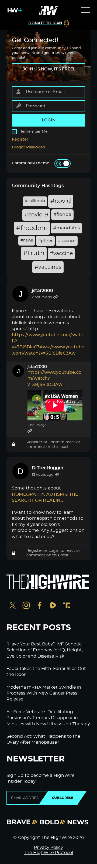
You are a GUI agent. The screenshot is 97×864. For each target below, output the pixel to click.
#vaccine (61, 253)
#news (26, 240)
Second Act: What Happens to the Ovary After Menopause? (43, 739)
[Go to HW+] (13, 10)
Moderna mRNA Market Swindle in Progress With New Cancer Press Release (43, 693)
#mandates (66, 228)
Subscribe (62, 798)
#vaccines (47, 267)
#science (66, 241)
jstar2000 (42, 290)
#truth (33, 253)
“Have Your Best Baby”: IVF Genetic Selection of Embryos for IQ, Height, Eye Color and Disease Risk (44, 650)
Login (53, 442)
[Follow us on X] (12, 606)
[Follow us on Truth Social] (66, 606)
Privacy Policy (48, 847)
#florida (62, 214)
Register (20, 139)
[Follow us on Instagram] (26, 606)
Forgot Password (28, 147)
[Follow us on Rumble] (53, 606)
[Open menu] (86, 10)
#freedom (32, 228)
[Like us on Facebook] (39, 606)
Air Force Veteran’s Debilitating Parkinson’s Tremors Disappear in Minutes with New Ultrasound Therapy (48, 718)
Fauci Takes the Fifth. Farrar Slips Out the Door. (46, 671)
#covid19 (36, 214)
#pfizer (45, 241)
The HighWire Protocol (48, 853)
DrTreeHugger (48, 468)
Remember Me (33, 132)
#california (35, 201)
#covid (60, 201)
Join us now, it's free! (48, 69)
